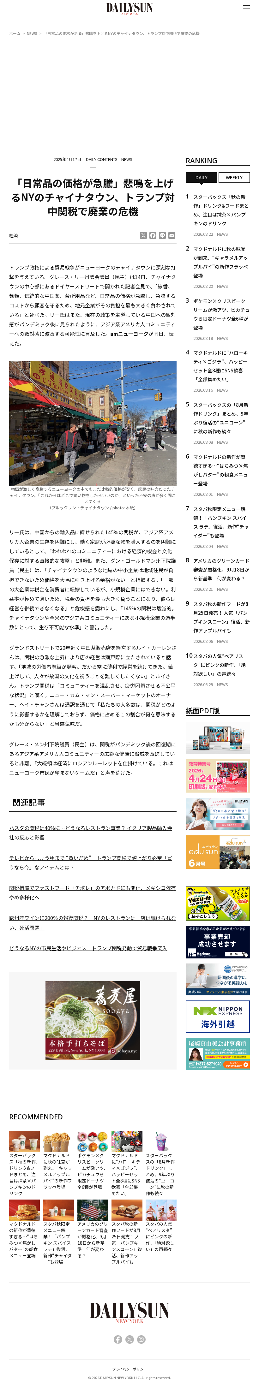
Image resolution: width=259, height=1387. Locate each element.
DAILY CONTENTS (101, 159)
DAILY (202, 178)
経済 (13, 235)
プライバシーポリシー (129, 1369)
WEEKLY (234, 178)
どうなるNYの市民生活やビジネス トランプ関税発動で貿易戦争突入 (88, 948)
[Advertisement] (129, 89)
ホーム (15, 33)
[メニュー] (246, 8)
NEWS (32, 33)
